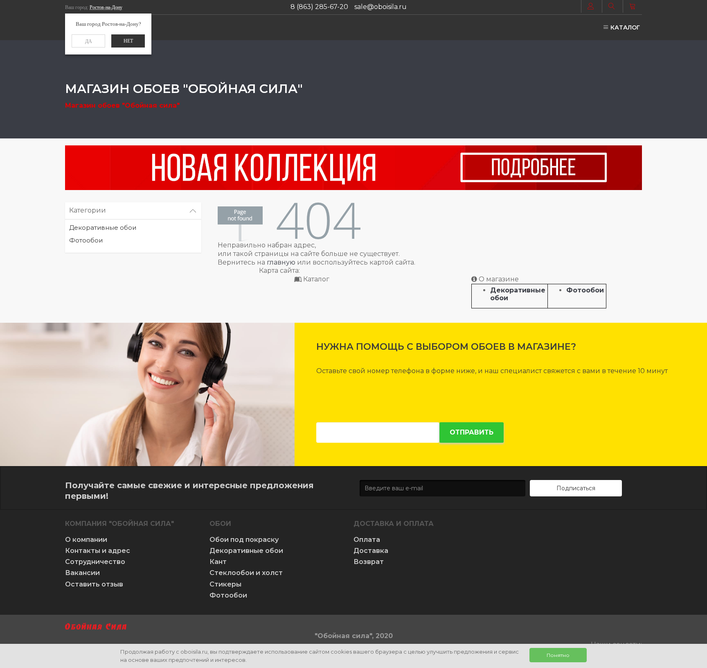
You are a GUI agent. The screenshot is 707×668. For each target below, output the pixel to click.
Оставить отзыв (94, 584)
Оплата (367, 539)
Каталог (624, 27)
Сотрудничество (95, 562)
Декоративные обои (102, 227)
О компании (86, 539)
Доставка (371, 551)
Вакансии (82, 573)
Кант (218, 562)
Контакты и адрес (97, 551)
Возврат (369, 562)
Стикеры (225, 584)
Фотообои (86, 240)
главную (281, 262)
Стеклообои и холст (246, 573)
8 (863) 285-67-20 (319, 7)
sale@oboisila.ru (380, 7)
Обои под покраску (244, 539)
